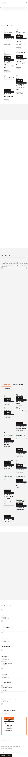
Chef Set (12, 38)
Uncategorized (7, 183)
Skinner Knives (7, 95)
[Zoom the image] (14, 268)
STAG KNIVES (19, 41)
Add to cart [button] (7, 34)
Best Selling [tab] (6, 384)
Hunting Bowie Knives (9, 234)
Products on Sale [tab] (18, 384)
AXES (5, 61)
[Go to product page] (9, 205)
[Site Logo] (8, 3)
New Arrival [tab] (6, 388)
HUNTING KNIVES (20, 40)
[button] (2, 3)
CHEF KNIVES (7, 38)
